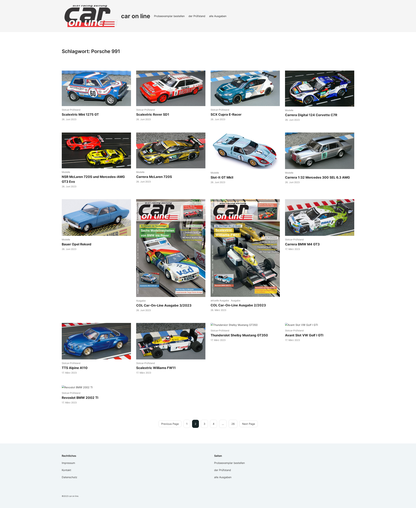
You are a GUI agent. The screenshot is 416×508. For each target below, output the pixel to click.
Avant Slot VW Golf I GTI (304, 335)
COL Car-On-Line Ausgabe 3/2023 (163, 305)
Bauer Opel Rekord (76, 244)
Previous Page (170, 423)
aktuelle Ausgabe (220, 300)
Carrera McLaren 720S (154, 177)
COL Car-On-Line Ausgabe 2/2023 (238, 305)
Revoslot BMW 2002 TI (80, 398)
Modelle (289, 110)
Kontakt (66, 470)
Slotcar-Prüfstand (71, 109)
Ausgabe (141, 300)
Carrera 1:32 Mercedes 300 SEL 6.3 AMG (317, 177)
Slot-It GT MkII (222, 177)
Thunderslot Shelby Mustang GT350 (239, 335)
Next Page (248, 423)
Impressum (68, 463)
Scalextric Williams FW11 (156, 368)
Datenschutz (69, 477)
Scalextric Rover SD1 (152, 114)
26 (233, 423)
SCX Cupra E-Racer (226, 114)
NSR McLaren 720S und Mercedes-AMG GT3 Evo (93, 179)
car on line (135, 16)
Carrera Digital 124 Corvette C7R (311, 115)
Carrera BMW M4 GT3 (302, 244)
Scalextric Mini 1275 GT (80, 114)
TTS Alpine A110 (75, 368)
